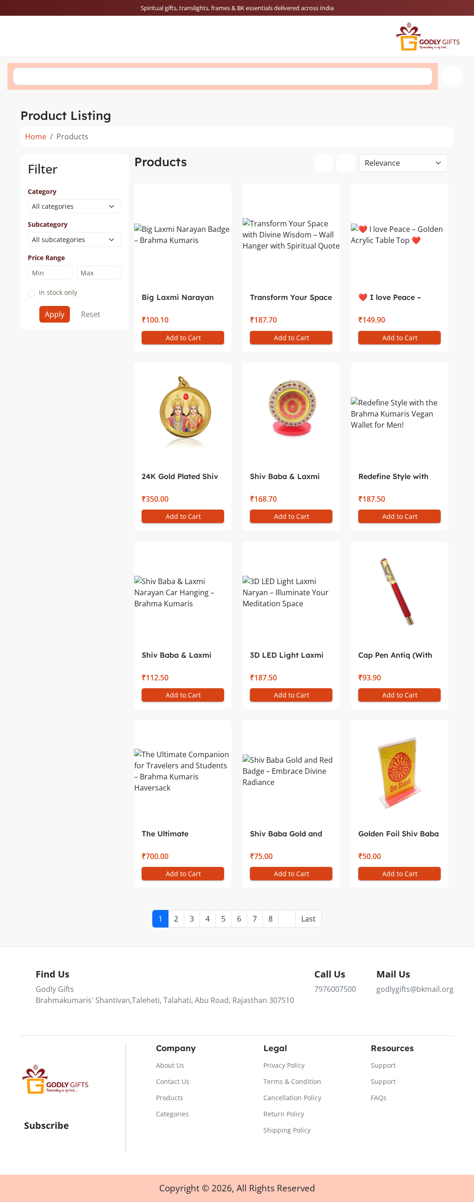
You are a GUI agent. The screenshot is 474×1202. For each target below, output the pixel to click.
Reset (90, 314)
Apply (54, 314)
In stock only (58, 292)
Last (308, 919)
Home (35, 136)
